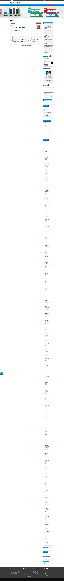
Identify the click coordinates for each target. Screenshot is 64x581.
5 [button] (46, 96)
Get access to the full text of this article (26, 45)
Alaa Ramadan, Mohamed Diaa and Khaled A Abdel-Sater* (19, 29)
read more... (14, 574)
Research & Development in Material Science (48, 81)
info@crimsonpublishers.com (37, 574)
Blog (44, 0)
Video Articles (46, 571)
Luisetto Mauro (47, 320)
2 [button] (45, 95)
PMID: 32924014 (46, 47)
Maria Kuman (46, 300)
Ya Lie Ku (46, 151)
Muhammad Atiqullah (49, 76)
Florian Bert (46, 453)
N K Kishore (46, 245)
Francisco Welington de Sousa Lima (47, 446)
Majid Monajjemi (47, 313)
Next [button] (54, 76)
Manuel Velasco (47, 306)
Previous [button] (43, 76)
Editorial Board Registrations (46, 109)
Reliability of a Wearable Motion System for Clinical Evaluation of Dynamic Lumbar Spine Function (48, 31)
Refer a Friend (47, 115)
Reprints (46, 573)
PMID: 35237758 (46, 43)
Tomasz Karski (47, 164)
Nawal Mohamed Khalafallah (46, 238)
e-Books (45, 572)
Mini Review (13, 23)
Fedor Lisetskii (47, 460)
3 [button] (46, 95)
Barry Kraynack (47, 495)
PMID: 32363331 (46, 52)
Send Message (29, 576)
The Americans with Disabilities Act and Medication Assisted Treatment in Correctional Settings (48, 36)
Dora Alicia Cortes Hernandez (46, 474)
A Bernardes (46, 542)
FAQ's (43, 0)
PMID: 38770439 (46, 37)
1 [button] (44, 95)
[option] (48, 76)
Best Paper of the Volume (48, 112)
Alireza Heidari (47, 508)
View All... (52, 96)
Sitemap (46, 0)
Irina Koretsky (47, 376)
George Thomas (47, 417)
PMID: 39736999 (46, 28)
